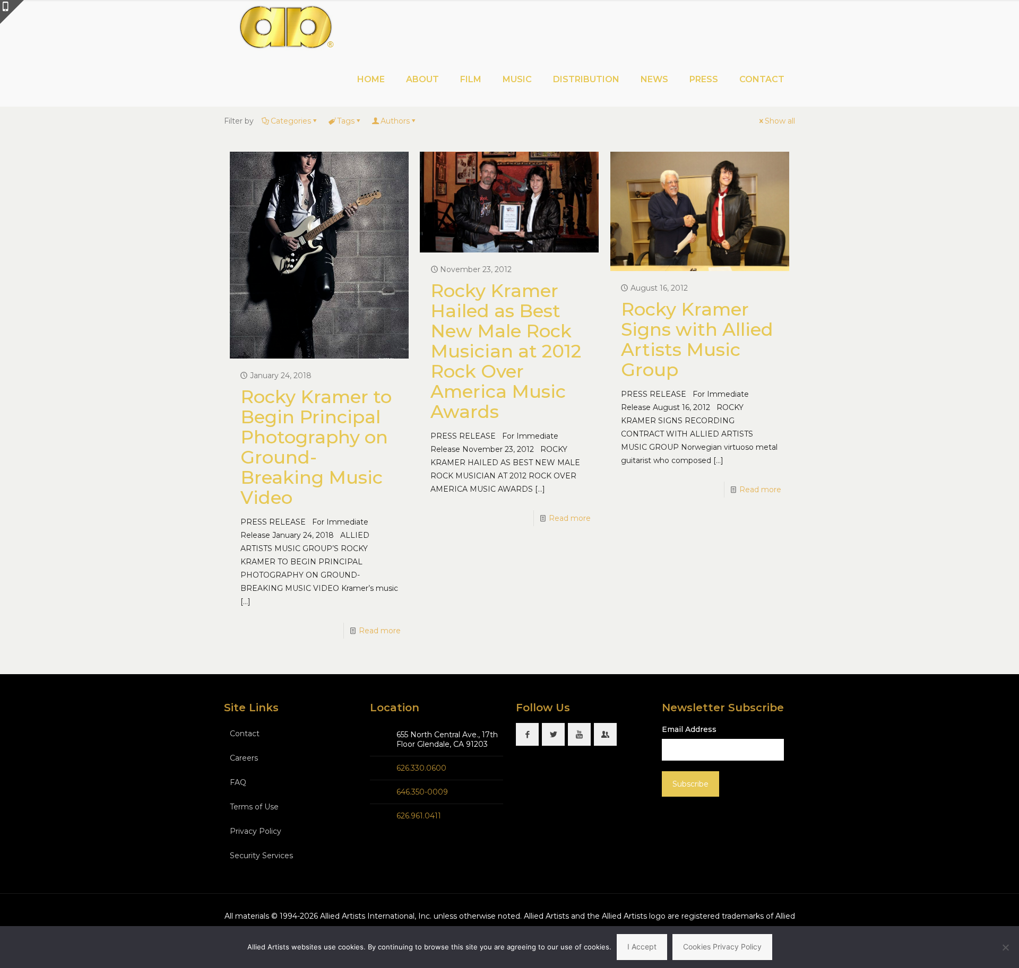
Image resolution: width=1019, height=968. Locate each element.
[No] (1005, 947)
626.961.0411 (418, 816)
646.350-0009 (422, 792)
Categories (291, 121)
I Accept (642, 946)
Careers (244, 758)
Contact (245, 733)
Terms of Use (254, 807)
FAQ (238, 782)
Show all (780, 121)
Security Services (261, 855)
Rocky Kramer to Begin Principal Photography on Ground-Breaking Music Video (316, 447)
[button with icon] (527, 734)
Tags (346, 121)
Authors (395, 121)
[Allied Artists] (286, 26)
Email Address (689, 729)
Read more (380, 630)
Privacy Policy (255, 831)
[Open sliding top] (12, 12)
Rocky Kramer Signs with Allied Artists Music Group (697, 339)
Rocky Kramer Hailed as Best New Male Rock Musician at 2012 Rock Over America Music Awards (505, 351)
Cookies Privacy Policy (722, 946)
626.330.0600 (421, 768)
